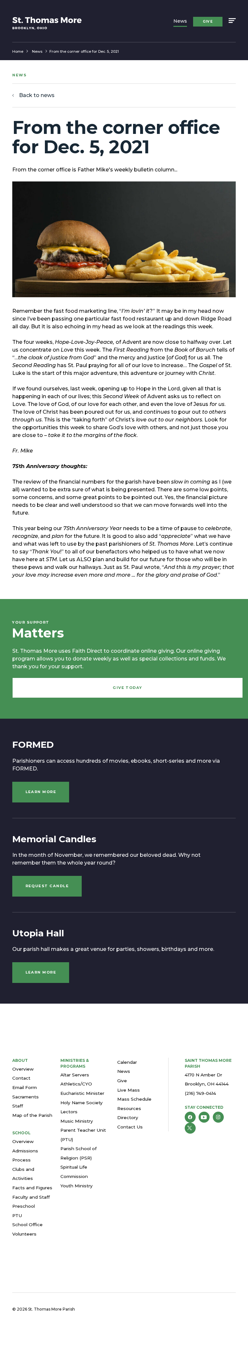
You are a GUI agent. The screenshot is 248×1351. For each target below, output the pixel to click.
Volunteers (24, 1234)
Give (208, 21)
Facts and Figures (32, 1187)
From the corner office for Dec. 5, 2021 (84, 51)
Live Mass (128, 1090)
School (21, 1132)
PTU (17, 1215)
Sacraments (25, 1096)
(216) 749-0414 (200, 1093)
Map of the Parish (32, 1115)
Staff (17, 1105)
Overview (23, 1069)
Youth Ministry (76, 1185)
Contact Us (130, 1126)
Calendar (127, 1062)
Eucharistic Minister (82, 1093)
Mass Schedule (134, 1099)
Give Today (127, 687)
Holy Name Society (81, 1102)
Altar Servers (74, 1074)
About (20, 1060)
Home (17, 51)
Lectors (69, 1111)
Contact (21, 1078)
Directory (127, 1117)
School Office (27, 1224)
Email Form (24, 1087)
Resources (129, 1108)
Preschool (23, 1206)
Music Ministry (76, 1121)
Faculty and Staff (31, 1197)
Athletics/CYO (76, 1083)
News (180, 21)
